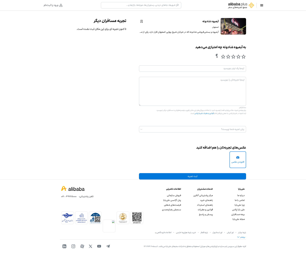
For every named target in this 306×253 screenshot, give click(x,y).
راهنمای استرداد (205, 205)
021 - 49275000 (68, 196)
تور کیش (230, 232)
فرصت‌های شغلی (172, 205)
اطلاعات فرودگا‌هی (164, 232)
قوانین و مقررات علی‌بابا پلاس (204, 113)
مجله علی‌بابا (239, 219)
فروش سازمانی (174, 195)
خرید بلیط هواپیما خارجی (186, 232)
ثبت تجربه (192, 176)
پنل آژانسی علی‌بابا (172, 200)
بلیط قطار (204, 232)
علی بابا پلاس (238, 209)
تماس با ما (240, 200)
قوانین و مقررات (205, 209)
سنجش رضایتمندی (171, 209)
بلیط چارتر (242, 232)
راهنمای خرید (206, 200)
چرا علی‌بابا (240, 205)
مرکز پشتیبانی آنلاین (203, 195)
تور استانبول (217, 232)
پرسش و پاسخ (206, 214)
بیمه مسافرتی (238, 214)
